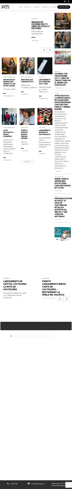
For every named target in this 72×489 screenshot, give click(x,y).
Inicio (20, 7)
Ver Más (27, 162)
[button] (44, 51)
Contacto (53, 7)
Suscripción (45, 7)
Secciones (36, 7)
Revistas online (64, 7)
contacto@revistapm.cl (38, 483)
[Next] (66, 299)
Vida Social (27, 7)
